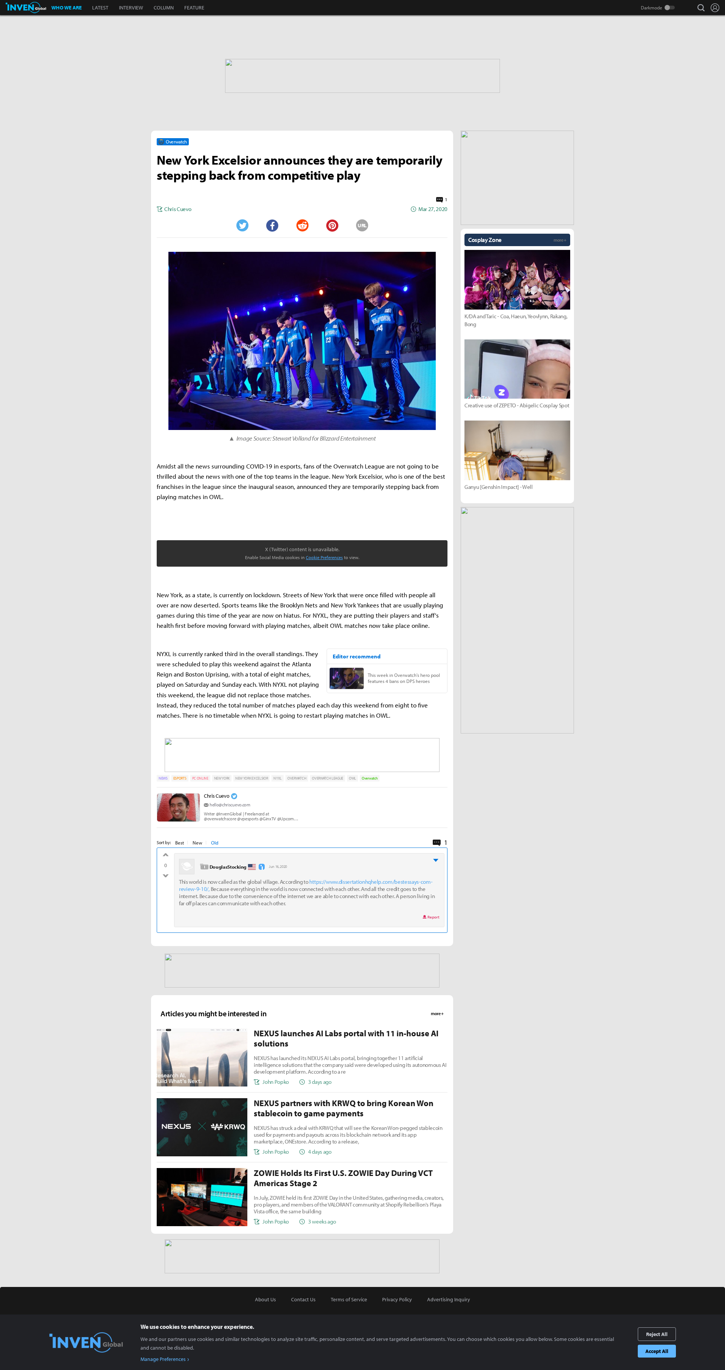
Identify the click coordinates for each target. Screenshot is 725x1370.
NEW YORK (222, 778)
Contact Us (303, 1299)
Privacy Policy (397, 1299)
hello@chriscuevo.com (230, 805)
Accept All (656, 1351)
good (165, 856)
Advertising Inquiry (448, 1299)
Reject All (657, 1334)
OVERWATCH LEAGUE (327, 778)
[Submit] (302, 225)
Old (214, 842)
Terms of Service (349, 1299)
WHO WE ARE (66, 7)
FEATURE (194, 7)
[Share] (272, 225)
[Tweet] (242, 225)
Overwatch (370, 778)
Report (433, 917)
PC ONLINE (200, 778)
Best (179, 842)
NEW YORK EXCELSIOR (251, 778)
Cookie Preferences (324, 557)
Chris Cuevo (216, 795)
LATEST (100, 7)
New (197, 842)
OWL (352, 778)
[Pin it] (332, 225)
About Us (265, 1299)
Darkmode (651, 8)
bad (165, 874)
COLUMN (164, 7)
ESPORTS (180, 778)
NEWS (163, 778)
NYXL (277, 778)
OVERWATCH (296, 778)
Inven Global (26, 7)
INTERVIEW (131, 7)
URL (362, 225)
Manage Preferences (163, 1359)
